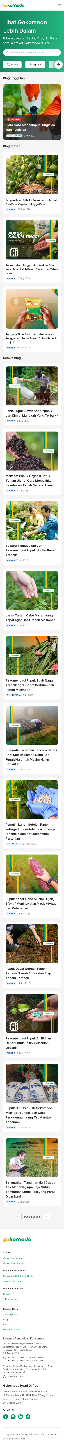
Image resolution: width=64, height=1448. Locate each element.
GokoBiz (7, 1294)
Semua (14, 64)
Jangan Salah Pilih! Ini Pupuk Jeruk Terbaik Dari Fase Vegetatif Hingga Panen (32, 202)
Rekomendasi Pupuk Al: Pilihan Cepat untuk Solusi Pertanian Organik (28, 1043)
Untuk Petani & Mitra (13, 1263)
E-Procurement (10, 1299)
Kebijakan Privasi (11, 1329)
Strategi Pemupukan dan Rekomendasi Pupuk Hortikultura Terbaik (30, 550)
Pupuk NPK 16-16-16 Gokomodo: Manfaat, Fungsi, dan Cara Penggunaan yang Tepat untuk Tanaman (29, 1115)
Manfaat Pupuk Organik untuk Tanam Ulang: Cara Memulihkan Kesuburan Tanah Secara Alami (29, 480)
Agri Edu (37, 64)
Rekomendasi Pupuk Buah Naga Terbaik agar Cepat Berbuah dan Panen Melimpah (30, 685)
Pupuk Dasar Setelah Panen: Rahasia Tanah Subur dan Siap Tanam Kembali (28, 973)
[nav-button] (60, 5)
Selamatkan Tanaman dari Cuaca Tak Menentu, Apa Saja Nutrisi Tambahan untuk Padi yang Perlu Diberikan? (30, 1189)
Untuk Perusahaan (12, 1258)
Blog (5, 1319)
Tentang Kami (10, 1314)
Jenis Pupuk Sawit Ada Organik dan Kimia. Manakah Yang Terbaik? (32, 413)
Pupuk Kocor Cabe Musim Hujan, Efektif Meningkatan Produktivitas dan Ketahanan (31, 903)
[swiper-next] (58, 64)
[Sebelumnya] (18, 1216)
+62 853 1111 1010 (15, 1376)
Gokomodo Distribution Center (18, 1276)
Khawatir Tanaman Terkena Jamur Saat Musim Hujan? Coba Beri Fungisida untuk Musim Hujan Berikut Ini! (31, 757)
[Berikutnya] (46, 1216)
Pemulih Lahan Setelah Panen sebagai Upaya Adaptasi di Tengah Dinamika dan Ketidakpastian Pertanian (31, 831)
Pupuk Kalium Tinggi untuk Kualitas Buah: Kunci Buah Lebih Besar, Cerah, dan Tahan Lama (32, 269)
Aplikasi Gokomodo (13, 1281)
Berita (6, 1324)
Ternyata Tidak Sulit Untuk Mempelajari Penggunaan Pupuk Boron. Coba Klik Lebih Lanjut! (31, 338)
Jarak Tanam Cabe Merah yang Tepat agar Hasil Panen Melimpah (30, 618)
